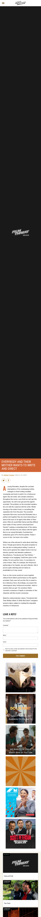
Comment (6, 625)
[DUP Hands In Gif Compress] (21, 694)
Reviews (6, 854)
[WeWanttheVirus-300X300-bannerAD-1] (21, 726)
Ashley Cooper (9, 475)
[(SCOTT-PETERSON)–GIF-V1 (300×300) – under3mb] (21, 819)
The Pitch (7, 903)
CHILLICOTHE (8, 876)
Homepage (7, 881)
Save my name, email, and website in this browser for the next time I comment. (21, 650)
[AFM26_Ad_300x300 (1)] (21, 788)
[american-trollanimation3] (21, 663)
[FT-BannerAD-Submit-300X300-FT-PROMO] (21, 757)
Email (5, 642)
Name (5, 635)
